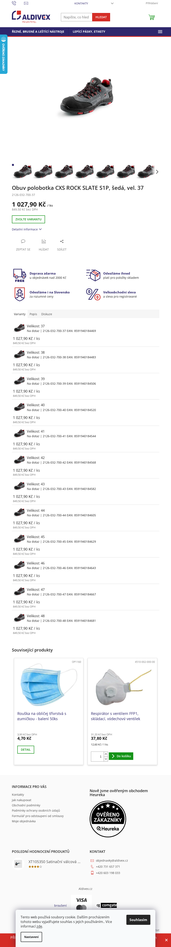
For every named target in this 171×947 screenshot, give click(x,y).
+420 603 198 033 (108, 873)
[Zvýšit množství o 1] (106, 754)
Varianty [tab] (19, 314)
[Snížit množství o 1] (106, 759)
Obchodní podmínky (26, 805)
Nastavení (31, 937)
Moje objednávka (24, 821)
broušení (60, 905)
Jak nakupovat (21, 800)
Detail (26, 750)
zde (39, 926)
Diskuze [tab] (46, 314)
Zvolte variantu (28, 219)
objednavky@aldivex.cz (112, 860)
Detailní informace (25, 229)
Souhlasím (138, 919)
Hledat (101, 17)
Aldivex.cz (85, 889)
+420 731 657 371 (108, 867)
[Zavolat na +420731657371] (18, 3)
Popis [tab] (33, 314)
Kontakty (81, 3)
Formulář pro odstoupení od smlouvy (38, 816)
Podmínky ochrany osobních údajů (36, 810)
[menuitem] (38, 31)
